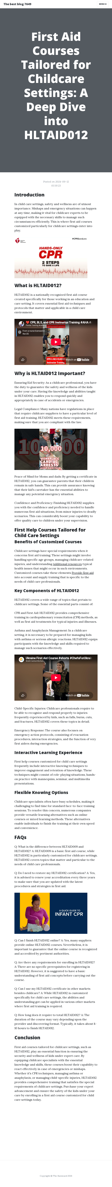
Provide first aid (83, 573)
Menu (102, 4)
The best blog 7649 (17, 4)
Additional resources (67, 564)
